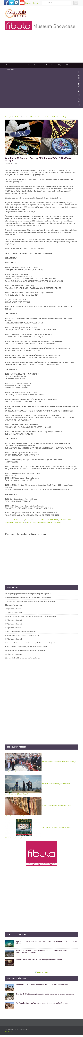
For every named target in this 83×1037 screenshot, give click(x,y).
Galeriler (68, 65)
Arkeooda (23, 65)
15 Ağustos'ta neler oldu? (13, 654)
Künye (28, 3)
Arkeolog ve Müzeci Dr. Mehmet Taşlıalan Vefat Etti (22, 635)
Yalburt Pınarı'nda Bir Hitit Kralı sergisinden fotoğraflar (39, 960)
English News (10, 69)
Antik (13, 520)
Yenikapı (58, 522)
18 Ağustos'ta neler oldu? (13, 624)
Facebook (6, 2)
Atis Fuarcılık (20, 520)
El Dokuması (18, 522)
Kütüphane (61, 65)
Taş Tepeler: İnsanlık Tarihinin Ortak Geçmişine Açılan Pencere (42, 1003)
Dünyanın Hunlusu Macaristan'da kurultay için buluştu (22, 658)
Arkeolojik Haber (23, 1029)
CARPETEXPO (53, 520)
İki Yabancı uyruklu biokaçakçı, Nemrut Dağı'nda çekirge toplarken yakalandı (30, 616)
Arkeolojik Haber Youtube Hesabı (22, 2)
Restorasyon (38, 65)
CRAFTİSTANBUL (65, 520)
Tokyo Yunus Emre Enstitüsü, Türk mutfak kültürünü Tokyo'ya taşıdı (28, 597)
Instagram (16, 2)
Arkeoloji (16, 65)
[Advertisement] (41, 47)
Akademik (47, 65)
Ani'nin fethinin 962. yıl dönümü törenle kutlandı (20, 631)
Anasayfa (9, 65)
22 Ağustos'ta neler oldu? (13, 605)
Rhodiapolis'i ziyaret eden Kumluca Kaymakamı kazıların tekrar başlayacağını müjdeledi (42, 951)
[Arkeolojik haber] (16, 13)
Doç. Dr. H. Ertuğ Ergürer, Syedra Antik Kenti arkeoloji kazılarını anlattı (45, 994)
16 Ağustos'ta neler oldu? (13, 639)
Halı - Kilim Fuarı (34, 522)
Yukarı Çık (8, 1031)
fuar (24, 522)
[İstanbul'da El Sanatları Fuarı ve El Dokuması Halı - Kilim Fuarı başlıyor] (41, 137)
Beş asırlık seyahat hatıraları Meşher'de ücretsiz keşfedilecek (25, 650)
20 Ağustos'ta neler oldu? (13, 613)
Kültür (48, 522)
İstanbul (43, 522)
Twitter (11, 2)
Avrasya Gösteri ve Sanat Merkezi (36, 520)
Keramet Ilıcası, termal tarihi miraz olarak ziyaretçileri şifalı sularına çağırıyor (30, 601)
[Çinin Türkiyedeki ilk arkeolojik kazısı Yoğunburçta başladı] (79, 72)
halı (27, 522)
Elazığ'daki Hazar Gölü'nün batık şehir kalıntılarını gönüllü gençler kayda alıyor (46, 942)
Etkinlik (30, 65)
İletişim (36, 3)
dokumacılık (9, 522)
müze (53, 522)
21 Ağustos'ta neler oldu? (13, 609)
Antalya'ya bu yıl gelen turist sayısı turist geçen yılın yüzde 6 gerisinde (28, 594)
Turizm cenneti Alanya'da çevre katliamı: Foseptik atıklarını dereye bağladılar (30, 643)
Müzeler (53, 65)
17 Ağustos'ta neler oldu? (13, 628)
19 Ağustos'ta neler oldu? (13, 620)
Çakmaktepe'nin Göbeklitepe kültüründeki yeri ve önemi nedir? (42, 985)
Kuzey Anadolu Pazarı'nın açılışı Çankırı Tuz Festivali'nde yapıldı (26, 647)
